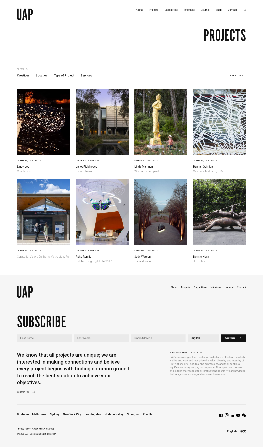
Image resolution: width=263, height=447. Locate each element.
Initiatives (216, 287)
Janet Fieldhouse (86, 166)
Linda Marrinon (143, 166)
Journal (229, 287)
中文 (243, 431)
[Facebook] (221, 416)
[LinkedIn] (232, 416)
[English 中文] (203, 338)
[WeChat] (244, 416)
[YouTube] (238, 416)
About (174, 287)
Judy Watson (142, 256)
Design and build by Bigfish (43, 434)
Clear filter (235, 75)
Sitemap (50, 429)
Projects (185, 287)
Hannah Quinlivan (203, 166)
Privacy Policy (24, 429)
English (232, 431)
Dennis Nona (201, 256)
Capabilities (200, 287)
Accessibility (38, 429)
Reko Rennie (83, 256)
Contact (241, 287)
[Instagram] (227, 416)
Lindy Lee (23, 166)
